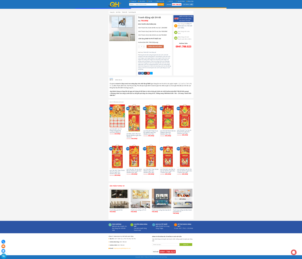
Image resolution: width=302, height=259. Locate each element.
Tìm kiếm (160, 4)
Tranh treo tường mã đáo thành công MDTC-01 (182, 210)
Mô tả (111, 80)
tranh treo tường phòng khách (151, 64)
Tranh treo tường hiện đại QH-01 (161, 210)
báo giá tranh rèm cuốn (157, 55)
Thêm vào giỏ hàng (155, 46)
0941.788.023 (176, 4)
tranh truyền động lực (162, 67)
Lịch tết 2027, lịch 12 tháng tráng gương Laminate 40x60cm (116, 130)
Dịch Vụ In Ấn (160, 1)
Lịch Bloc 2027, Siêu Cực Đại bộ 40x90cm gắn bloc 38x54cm (134, 135)
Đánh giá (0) (118, 80)
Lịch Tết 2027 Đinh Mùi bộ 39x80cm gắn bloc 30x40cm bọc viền (168, 132)
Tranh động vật (132, 12)
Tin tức (150, 1)
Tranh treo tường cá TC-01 (138, 210)
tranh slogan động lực (149, 58)
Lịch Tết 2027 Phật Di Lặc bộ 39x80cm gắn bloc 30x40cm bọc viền (150, 132)
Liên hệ (171, 1)
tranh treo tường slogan (164, 64)
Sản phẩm (142, 1)
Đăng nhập (190, 1)
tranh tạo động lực (146, 61)
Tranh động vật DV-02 (116, 210)
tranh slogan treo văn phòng (153, 59)
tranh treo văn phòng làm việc (149, 67)
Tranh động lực (158, 56)
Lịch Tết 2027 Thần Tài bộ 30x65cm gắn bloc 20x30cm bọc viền (150, 170)
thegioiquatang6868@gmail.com (122, 248)
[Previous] (110, 204)
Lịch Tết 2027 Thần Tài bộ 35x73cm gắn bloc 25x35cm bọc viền (117, 172)
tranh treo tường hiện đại (155, 63)
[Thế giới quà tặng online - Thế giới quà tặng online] (118, 4)
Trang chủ (133, 1)
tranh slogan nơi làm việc (161, 58)
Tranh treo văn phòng (155, 66)
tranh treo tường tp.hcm (144, 66)
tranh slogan (141, 58)
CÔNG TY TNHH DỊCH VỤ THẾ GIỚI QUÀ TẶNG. (185, 26)
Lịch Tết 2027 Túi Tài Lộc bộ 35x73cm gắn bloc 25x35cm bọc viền (184, 131)
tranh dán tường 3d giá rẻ (149, 56)
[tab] (111, 79)
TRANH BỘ (124, 12)
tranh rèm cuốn (166, 56)
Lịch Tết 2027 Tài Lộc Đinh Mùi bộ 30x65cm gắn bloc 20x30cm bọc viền (134, 170)
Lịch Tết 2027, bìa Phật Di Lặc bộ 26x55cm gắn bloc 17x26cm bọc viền (167, 170)
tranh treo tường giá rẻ (143, 63)
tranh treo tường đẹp (164, 61)
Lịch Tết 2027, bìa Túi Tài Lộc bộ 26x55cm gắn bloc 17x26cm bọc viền (184, 170)
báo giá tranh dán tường (146, 55)
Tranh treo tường (155, 61)
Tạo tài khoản (181, 1)
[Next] (192, 204)
